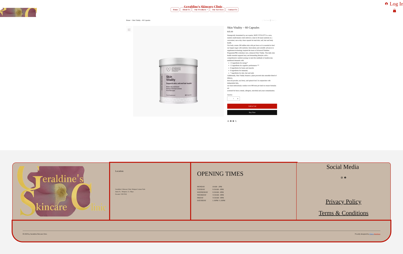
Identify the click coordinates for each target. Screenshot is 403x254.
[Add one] (238, 99)
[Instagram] (342, 177)
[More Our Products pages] (207, 9)
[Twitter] (236, 121)
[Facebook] (231, 121)
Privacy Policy (343, 201)
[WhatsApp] (228, 121)
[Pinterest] (233, 121)
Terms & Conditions (343, 213)
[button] (394, 10)
